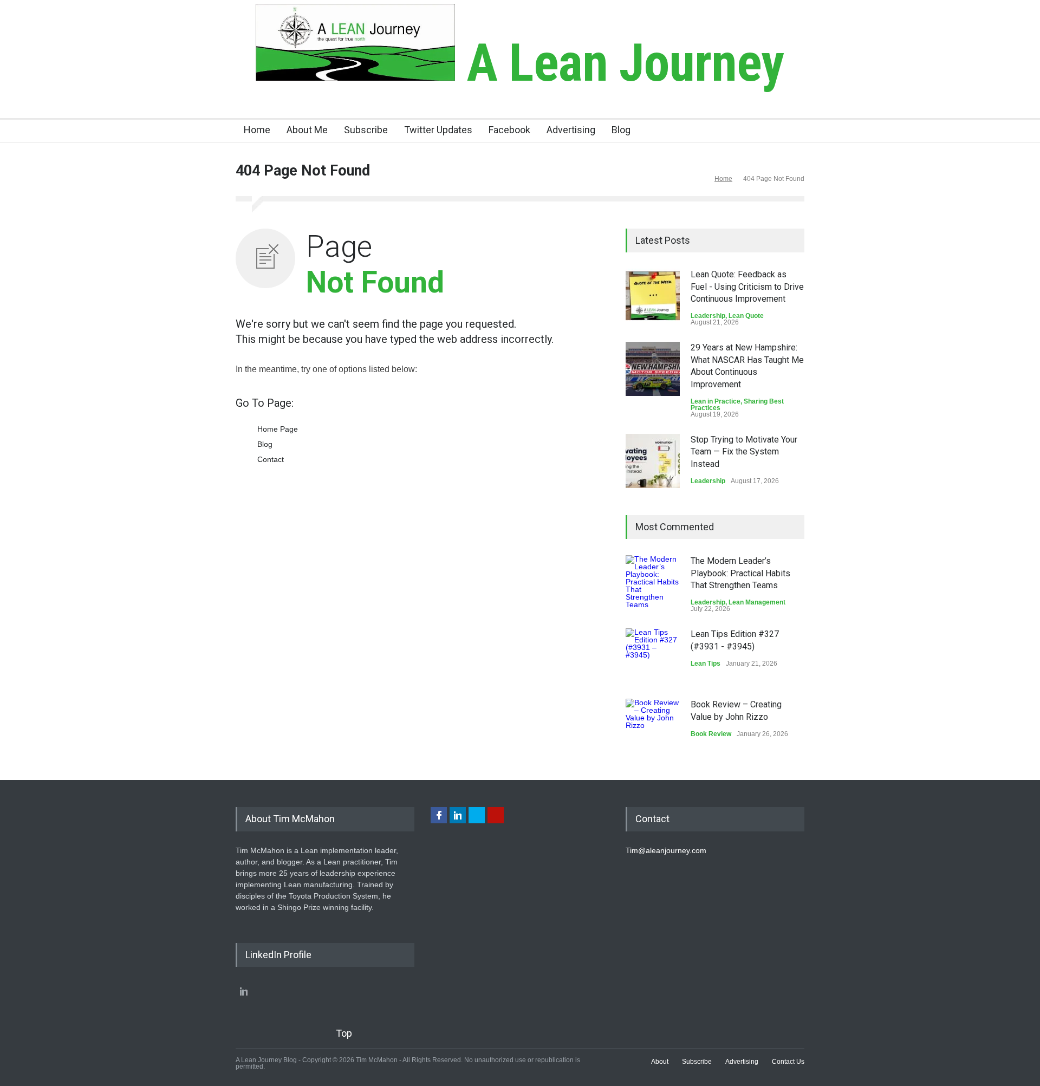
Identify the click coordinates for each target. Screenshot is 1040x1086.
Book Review (711, 734)
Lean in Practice (715, 401)
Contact (270, 459)
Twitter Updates (438, 129)
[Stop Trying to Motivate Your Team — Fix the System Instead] (653, 461)
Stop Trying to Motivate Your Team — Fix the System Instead (744, 451)
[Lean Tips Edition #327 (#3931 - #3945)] (653, 655)
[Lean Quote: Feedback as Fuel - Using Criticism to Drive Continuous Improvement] (653, 296)
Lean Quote (746, 316)
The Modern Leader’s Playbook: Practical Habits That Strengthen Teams (740, 573)
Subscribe (366, 129)
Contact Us (788, 1061)
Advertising (571, 129)
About (659, 1061)
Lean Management (757, 602)
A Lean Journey (619, 62)
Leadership (708, 316)
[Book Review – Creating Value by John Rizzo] (653, 726)
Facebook (509, 129)
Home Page (277, 429)
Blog (621, 129)
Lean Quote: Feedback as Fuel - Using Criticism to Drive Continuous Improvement (747, 286)
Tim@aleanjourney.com (666, 850)
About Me (307, 129)
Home (257, 129)
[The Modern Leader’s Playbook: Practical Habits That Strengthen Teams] (653, 582)
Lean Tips (705, 663)
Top (344, 1033)
